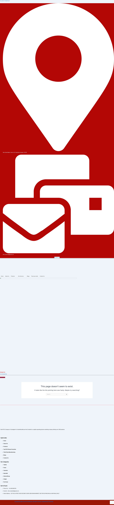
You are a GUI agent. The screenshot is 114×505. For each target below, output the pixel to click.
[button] (13, 276)
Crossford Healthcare (5, 0)
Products (13, 276)
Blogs (28, 276)
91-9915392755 (3, 374)
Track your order (34, 276)
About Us (7, 276)
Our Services (21, 276)
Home (2, 276)
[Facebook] (3, 433)
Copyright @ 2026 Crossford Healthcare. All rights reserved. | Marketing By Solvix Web (33, 501)
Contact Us (42, 276)
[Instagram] (4, 433)
